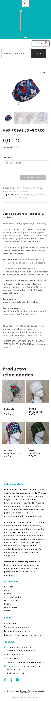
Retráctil (9, 409)
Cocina (8, 593)
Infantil (7, 604)
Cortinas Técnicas (13, 597)
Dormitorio (9, 587)
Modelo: (8, 157)
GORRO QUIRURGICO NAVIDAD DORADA (35, 410)
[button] (25, 36)
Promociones (10, 607)
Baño (6, 590)
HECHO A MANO (21, 191)
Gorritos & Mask (12, 600)
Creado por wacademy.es (25, 697)
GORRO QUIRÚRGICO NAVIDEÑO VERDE (35, 452)
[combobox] (15, 53)
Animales (7, 191)
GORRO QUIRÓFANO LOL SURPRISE (13, 452)
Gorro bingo (22, 197)
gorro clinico (39, 194)
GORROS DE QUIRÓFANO (29, 188)
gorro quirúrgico (23, 194)
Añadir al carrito (32, 178)
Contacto (9, 611)
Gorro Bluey (9, 197)
